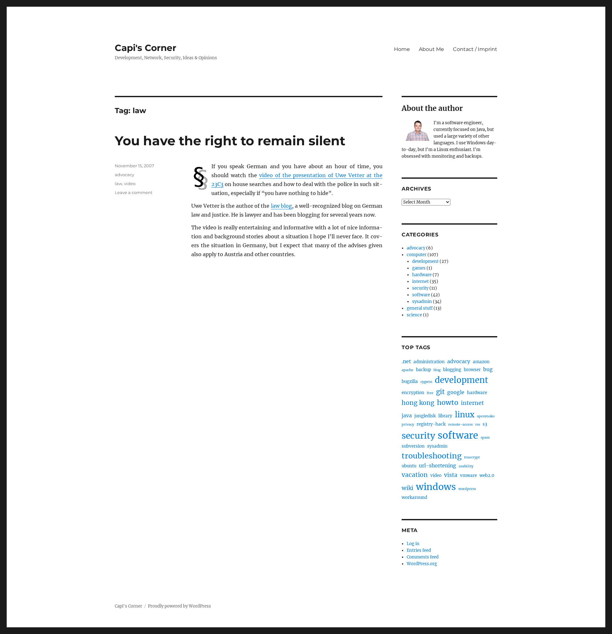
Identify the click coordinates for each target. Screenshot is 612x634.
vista (450, 475)
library (445, 416)
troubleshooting (432, 455)
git (440, 392)
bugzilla (410, 381)
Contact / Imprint (475, 49)
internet (420, 281)
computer (416, 254)
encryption (413, 392)
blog (437, 370)
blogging (452, 369)
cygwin (426, 382)
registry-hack (431, 424)
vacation (415, 475)
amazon (481, 361)
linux (464, 415)
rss (477, 424)
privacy (408, 424)
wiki (407, 488)
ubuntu (409, 466)
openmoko (485, 416)
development (425, 261)
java (407, 416)
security (420, 288)
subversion (413, 446)
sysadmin (422, 301)
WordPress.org (422, 563)
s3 (485, 424)
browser (472, 369)
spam (485, 438)
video (129, 183)
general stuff (420, 308)
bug (488, 369)
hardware (422, 274)
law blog (281, 206)
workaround (414, 497)
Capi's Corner (145, 47)
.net (406, 361)
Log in (413, 543)
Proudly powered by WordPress (179, 606)
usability (466, 466)
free (430, 393)
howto (447, 402)
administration (429, 361)
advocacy (124, 174)
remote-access (460, 424)
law (118, 183)
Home (402, 49)
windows (436, 487)
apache (407, 370)
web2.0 (486, 475)
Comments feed (423, 557)
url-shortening (437, 466)
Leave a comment (133, 192)
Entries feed (419, 550)
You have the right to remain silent (230, 140)
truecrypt (472, 457)
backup (423, 369)
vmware (468, 475)
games (419, 268)
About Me (431, 49)
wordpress (467, 489)
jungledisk (425, 416)
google (455, 392)
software (421, 295)
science (414, 315)
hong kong (418, 403)
